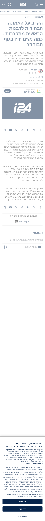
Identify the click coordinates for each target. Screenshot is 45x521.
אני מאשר (22, 501)
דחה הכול (22, 509)
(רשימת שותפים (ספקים (33, 463)
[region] (22, 478)
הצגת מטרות (22, 516)
